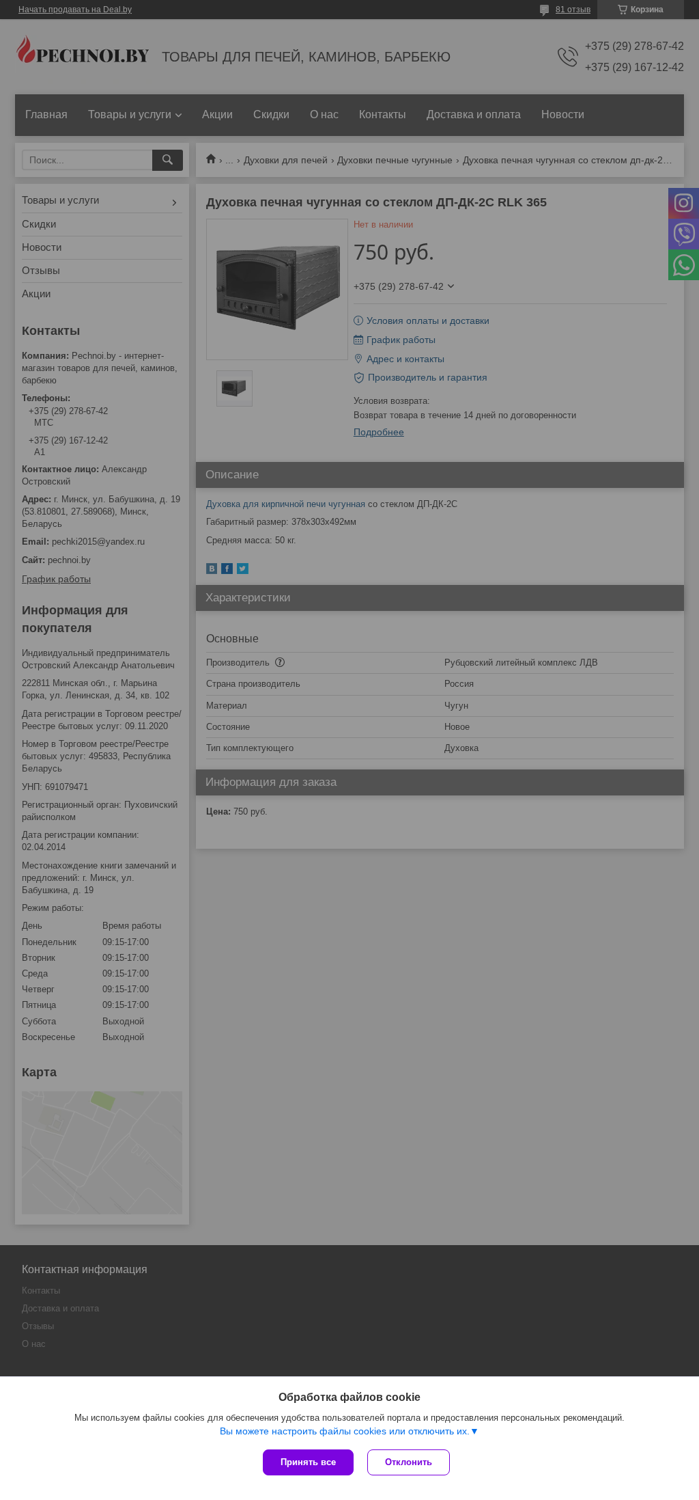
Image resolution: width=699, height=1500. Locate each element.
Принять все (308, 1462)
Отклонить (408, 1462)
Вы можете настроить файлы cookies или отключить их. (345, 1431)
